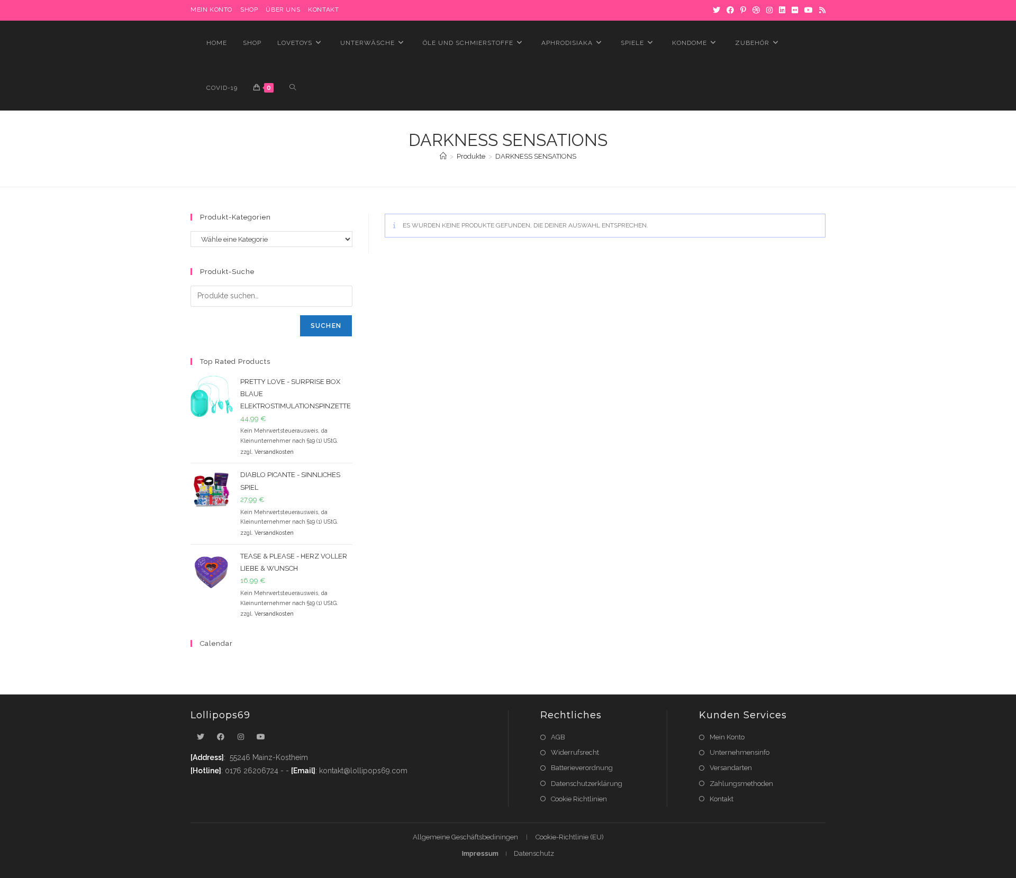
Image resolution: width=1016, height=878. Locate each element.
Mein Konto (727, 737)
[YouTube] (808, 10)
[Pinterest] (743, 10)
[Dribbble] (756, 10)
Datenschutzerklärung (586, 784)
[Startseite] (443, 156)
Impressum (480, 853)
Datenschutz (534, 853)
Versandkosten (274, 452)
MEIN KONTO (211, 9)
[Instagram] (769, 10)
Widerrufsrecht (575, 752)
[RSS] (821, 10)
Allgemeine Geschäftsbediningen (465, 837)
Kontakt (323, 9)
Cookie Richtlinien (579, 799)
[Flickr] (794, 10)
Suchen (326, 326)
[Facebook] (730, 10)
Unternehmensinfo (739, 752)
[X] (716, 10)
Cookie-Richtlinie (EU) (570, 837)
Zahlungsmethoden (741, 784)
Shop (249, 9)
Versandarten (731, 768)
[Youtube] (261, 737)
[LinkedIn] (782, 10)
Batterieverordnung (582, 768)
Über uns (283, 9)
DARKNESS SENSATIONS (535, 156)
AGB (558, 737)
